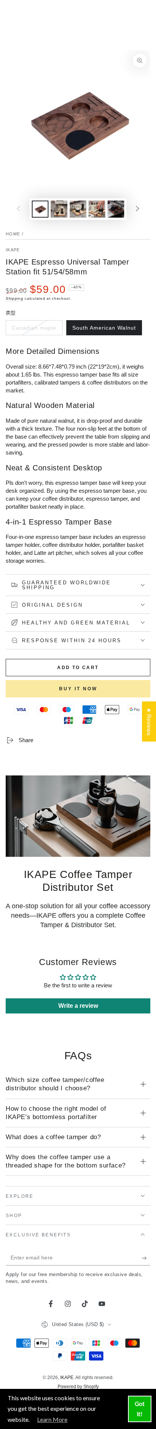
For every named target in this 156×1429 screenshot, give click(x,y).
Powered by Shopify (78, 1386)
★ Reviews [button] (149, 722)
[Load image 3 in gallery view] (59, 209)
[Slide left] (18, 209)
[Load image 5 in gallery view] (97, 209)
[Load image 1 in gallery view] (40, 209)
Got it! (140, 1408)
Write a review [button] (78, 1005)
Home (13, 234)
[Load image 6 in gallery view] (116, 209)
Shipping (14, 298)
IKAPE (13, 250)
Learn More (52, 1419)
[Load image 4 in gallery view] (78, 209)
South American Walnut (104, 330)
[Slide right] (137, 209)
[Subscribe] (146, 1258)
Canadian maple (33, 330)
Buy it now (78, 688)
